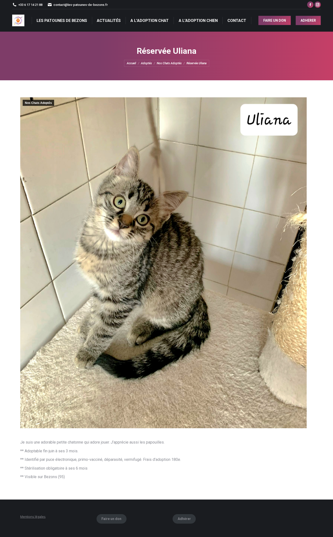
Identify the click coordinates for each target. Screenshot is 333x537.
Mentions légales (33, 516)
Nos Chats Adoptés (38, 103)
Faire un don (111, 519)
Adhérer (184, 519)
